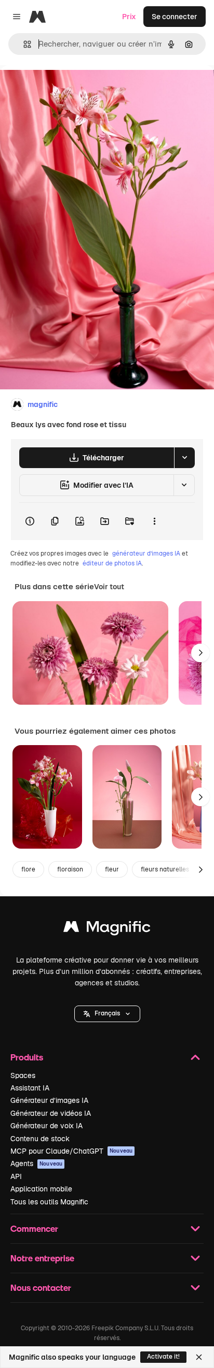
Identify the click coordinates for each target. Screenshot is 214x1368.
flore (28, 869)
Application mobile (41, 1189)
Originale (68, 89)
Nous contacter (40, 1287)
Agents (36, 1163)
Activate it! (163, 1356)
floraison (70, 869)
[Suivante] (200, 653)
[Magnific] (107, 929)
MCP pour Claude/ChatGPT (71, 1151)
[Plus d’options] (154, 521)
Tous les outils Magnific (49, 1201)
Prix (129, 16)
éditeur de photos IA (112, 563)
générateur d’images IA (146, 553)
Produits (26, 1057)
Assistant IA (29, 1088)
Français (107, 1013)
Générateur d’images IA (49, 1100)
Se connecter (174, 16)
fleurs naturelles (165, 869)
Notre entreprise (42, 1258)
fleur (112, 869)
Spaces (22, 1075)
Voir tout (109, 586)
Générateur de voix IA (46, 1125)
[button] (107, 1014)
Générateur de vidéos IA (50, 1113)
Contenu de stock (40, 1138)
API (16, 1176)
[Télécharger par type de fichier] (184, 457)
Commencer (34, 1228)
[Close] (199, 1357)
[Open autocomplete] (23, 44)
